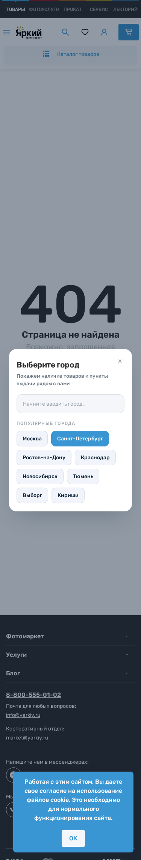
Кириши (68, 495)
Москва (32, 438)
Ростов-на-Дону (44, 457)
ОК (73, 838)
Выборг (32, 495)
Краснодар (95, 457)
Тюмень (83, 476)
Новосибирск (40, 476)
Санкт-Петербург (80, 438)
